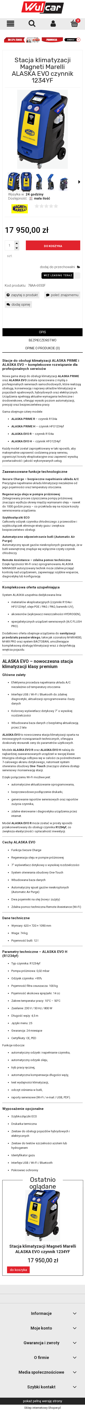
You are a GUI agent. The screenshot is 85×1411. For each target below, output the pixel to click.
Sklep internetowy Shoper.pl (42, 1407)
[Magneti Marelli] (19, 209)
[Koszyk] (74, 23)
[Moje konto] (53, 23)
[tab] (42, 332)
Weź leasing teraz (58, 275)
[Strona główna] (42, 7)
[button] (10, 23)
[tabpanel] (42, 766)
